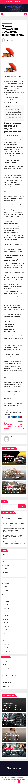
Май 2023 (4, 640)
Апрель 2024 (5, 608)
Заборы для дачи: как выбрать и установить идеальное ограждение (13, 489)
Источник (6, 410)
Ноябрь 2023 (5, 619)
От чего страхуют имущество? (14, 112)
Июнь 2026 (5, 558)
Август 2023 (5, 629)
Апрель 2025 (5, 583)
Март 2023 (5, 647)
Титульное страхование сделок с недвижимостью (19, 424)
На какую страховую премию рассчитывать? (14, 115)
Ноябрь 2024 (5, 597)
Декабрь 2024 (6, 594)
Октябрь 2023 (5, 622)
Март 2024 (5, 612)
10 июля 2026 (8, 724)
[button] (22, 14)
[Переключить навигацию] (25, 14)
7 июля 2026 (8, 754)
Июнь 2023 (5, 637)
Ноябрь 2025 (5, 579)
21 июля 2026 (8, 709)
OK (19, 781)
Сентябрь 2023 (6, 626)
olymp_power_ (11, 39)
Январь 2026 (5, 576)
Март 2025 (5, 586)
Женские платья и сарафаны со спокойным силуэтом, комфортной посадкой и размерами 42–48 (13, 530)
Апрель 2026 (5, 565)
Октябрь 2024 (5, 601)
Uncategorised (6, 661)
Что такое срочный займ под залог (13, 474)
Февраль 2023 (6, 651)
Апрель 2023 (5, 644)
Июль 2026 (5, 554)
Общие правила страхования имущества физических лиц (12, 110)
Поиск (4, 501)
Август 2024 (5, 604)
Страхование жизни (7, 682)
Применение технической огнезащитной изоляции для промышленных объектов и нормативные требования (13, 523)
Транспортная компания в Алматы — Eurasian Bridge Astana (13, 460)
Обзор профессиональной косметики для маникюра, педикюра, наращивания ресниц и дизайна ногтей (13, 543)
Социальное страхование (9, 675)
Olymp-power (14, 7)
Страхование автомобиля (9, 679)
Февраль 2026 (6, 572)
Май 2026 (4, 561)
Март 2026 (5, 568)
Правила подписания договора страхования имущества (15, 118)
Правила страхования (8, 671)
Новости (4, 664)
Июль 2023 (5, 633)
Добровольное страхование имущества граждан (8, 425)
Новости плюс (6, 668)
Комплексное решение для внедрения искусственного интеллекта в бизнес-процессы (12, 537)
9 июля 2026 (8, 739)
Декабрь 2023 (6, 615)
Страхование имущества (7, 23)
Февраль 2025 (6, 590)
